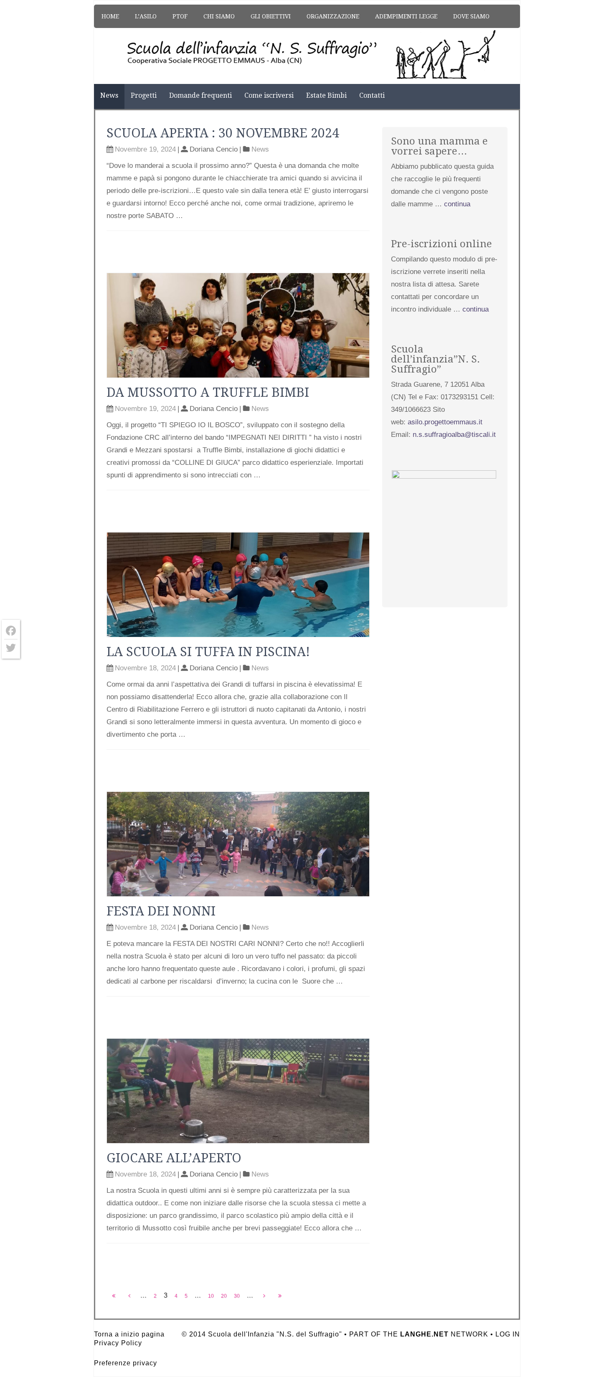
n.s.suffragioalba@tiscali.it (454, 435)
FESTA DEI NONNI (161, 911)
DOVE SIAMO (471, 16)
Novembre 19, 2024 (145, 149)
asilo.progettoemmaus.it (445, 422)
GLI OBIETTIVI (271, 16)
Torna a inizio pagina (129, 1334)
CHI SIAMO (219, 16)
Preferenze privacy (125, 1363)
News (109, 95)
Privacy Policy (118, 1343)
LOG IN (507, 1334)
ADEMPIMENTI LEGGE (406, 16)
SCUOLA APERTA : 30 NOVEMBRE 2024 (223, 133)
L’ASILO (146, 16)
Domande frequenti (200, 95)
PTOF (180, 16)
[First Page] (114, 1296)
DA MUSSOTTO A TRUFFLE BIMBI (208, 392)
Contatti (372, 95)
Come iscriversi (269, 95)
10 (211, 1296)
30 (237, 1296)
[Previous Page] (129, 1296)
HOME (110, 16)
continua (457, 204)
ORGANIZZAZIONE (333, 16)
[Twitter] (11, 647)
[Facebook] (11, 630)
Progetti (144, 95)
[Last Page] (280, 1296)
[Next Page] (264, 1296)
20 (224, 1296)
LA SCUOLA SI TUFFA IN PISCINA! (208, 651)
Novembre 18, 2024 (145, 668)
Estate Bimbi (326, 95)
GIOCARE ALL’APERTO (174, 1158)
